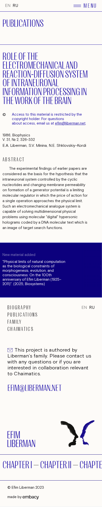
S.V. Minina (37, 145)
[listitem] (49, 270)
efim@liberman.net (70, 123)
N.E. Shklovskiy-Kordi (67, 145)
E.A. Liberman (14, 145)
